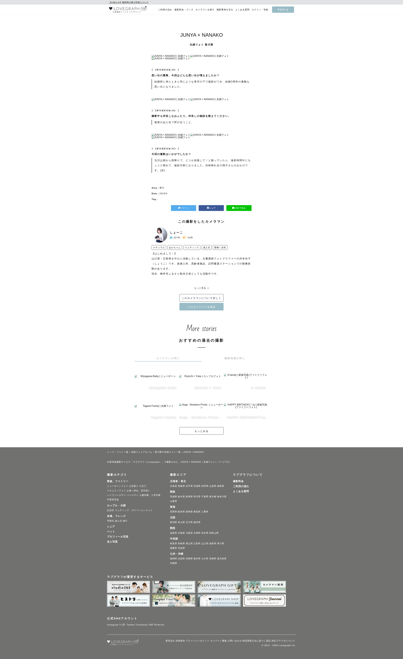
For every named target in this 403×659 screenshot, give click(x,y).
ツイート (184, 208)
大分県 (204, 558)
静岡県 (189, 511)
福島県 (220, 486)
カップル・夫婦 (116, 505)
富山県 (181, 522)
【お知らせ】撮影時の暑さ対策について (129, 2)
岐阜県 (181, 511)
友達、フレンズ (116, 516)
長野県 (173, 511)
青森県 (181, 486)
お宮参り (134, 486)
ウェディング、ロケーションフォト (134, 510)
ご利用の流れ (165, 10)
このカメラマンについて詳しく (201, 298)
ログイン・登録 (260, 10)
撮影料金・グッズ (183, 10)
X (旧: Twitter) (127, 624)
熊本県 (197, 558)
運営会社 (170, 640)
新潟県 (173, 522)
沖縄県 (173, 563)
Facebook (141, 624)
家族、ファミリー (117, 481)
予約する (283, 9)
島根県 (181, 543)
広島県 (197, 543)
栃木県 (181, 496)
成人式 (118, 521)
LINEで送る (240, 208)
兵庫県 (197, 533)
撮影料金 (238, 481)
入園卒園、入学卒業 (150, 495)
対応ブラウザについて (283, 640)
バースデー (133, 495)
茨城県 (173, 496)
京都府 (181, 533)
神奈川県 (222, 496)
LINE (150, 624)
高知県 (181, 548)
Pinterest (159, 624)
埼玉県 (197, 496)
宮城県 (197, 486)
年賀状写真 (113, 499)
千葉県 (204, 496)
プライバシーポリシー (198, 640)
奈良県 (204, 533)
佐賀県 (181, 558)
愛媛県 (173, 548)
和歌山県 (214, 533)
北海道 (173, 486)
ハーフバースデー (116, 495)
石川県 (189, 522)
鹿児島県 (222, 558)
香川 (161, 188)
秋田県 (204, 486)
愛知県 (197, 511)
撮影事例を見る (225, 10)
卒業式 (110, 521)
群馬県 (189, 496)
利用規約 (180, 640)
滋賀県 (173, 533)
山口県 (204, 543)
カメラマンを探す (205, 10)
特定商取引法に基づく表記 (256, 640)
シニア (111, 526)
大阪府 (189, 533)
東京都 (212, 496)
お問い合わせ (235, 640)
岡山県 (189, 543)
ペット (111, 531)
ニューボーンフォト (117, 486)
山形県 (212, 486)
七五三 (142, 486)
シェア (212, 208)
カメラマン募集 (218, 640)
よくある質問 (242, 10)
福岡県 (173, 558)
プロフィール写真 (117, 536)
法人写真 (112, 541)
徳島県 (212, 543)
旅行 (125, 521)
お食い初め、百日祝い (138, 490)
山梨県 (173, 501)
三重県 (204, 511)
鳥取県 (173, 543)
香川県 (220, 543)
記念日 (110, 510)
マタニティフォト (116, 490)
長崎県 (189, 558)
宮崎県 (212, 558)
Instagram (113, 624)
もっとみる (201, 431)
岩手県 (189, 486)
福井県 (197, 522)
